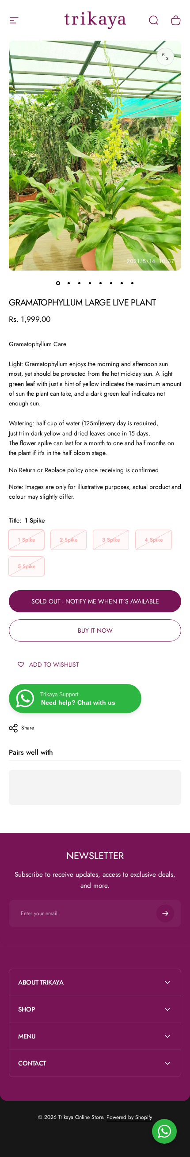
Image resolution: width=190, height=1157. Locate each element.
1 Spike (26, 540)
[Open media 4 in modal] (165, 56)
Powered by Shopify (129, 1117)
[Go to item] (58, 283)
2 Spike (68, 540)
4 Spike (153, 540)
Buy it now (95, 630)
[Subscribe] (165, 913)
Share (27, 728)
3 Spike (111, 540)
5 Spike (26, 566)
